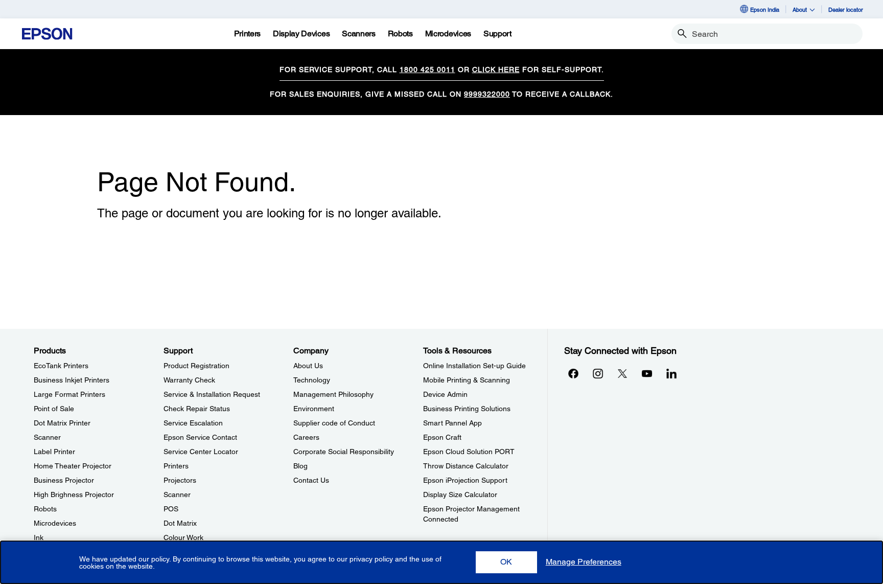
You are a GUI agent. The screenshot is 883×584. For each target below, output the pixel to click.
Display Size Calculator (460, 494)
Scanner (47, 437)
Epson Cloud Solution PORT (469, 451)
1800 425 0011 (427, 69)
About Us (308, 366)
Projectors (180, 480)
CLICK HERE (496, 69)
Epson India (764, 9)
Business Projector (64, 480)
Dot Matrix (180, 523)
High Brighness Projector (74, 494)
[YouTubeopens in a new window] (647, 373)
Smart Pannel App (452, 423)
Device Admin (445, 394)
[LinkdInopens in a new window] (671, 373)
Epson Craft (442, 437)
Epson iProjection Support (465, 480)
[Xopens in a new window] (622, 373)
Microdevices (55, 523)
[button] (506, 562)
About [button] (800, 9)
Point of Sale (54, 409)
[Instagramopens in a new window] (598, 373)
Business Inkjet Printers (71, 380)
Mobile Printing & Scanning (466, 380)
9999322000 (487, 94)
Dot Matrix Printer (62, 423)
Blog (300, 466)
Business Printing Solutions (466, 409)
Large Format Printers (69, 394)
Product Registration (196, 366)
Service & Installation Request (212, 394)
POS (171, 509)
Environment (313, 409)
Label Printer (54, 451)
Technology (311, 380)
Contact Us (311, 480)
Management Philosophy (333, 394)
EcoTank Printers (61, 366)
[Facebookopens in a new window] (573, 373)
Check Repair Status (197, 409)
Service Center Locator (201, 451)
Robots (45, 509)
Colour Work (183, 537)
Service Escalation (193, 423)
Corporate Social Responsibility (343, 451)
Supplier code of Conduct (334, 423)
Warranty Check (189, 380)
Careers (306, 437)
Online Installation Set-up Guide (474, 366)
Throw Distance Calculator (465, 466)
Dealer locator (845, 9)
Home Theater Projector (72, 466)
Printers (176, 466)
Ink (38, 537)
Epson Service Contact (200, 437)
